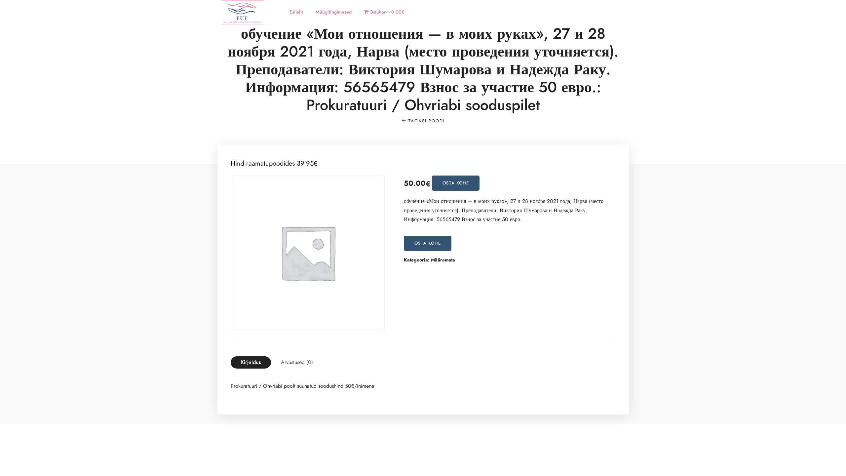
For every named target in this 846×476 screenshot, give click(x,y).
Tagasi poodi (425, 121)
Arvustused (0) (297, 362)
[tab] (251, 362)
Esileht (296, 12)
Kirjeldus (251, 362)
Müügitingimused (334, 12)
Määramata (443, 260)
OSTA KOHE (455, 183)
